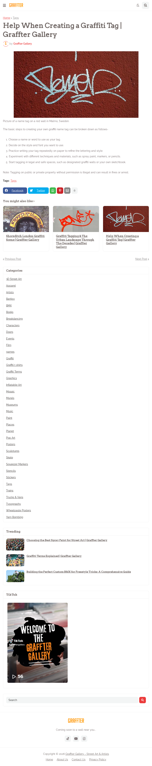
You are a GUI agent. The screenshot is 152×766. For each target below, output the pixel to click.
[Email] (67, 190)
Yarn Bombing (14, 517)
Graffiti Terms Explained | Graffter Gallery (54, 555)
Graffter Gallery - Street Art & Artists (87, 753)
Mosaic (10, 391)
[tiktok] (68, 739)
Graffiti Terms (14, 371)
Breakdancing (14, 318)
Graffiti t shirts (14, 364)
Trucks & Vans (14, 497)
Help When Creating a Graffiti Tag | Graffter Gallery (122, 239)
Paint (9, 417)
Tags (16, 18)
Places (10, 424)
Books (9, 312)
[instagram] (84, 739)
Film (8, 345)
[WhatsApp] (53, 190)
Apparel (11, 285)
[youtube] (76, 739)
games (10, 351)
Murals (10, 398)
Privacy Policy (97, 759)
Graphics (11, 378)
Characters (12, 325)
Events (10, 338)
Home (6, 18)
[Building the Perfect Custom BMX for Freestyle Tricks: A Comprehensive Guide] (15, 576)
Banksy (10, 298)
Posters (10, 444)
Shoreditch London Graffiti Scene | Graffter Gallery (25, 237)
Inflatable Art (14, 384)
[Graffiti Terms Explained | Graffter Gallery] (15, 560)
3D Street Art (14, 278)
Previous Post (13, 258)
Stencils (11, 470)
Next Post (141, 258)
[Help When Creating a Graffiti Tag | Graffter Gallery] (126, 219)
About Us (62, 759)
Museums (12, 404)
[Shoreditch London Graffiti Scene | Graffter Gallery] (26, 219)
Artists (10, 292)
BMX (9, 305)
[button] (4, 5)
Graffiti (10, 358)
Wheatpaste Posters (18, 510)
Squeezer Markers (17, 464)
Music (9, 411)
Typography (13, 503)
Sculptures (12, 450)
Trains (9, 490)
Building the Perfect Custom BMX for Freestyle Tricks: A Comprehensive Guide (79, 571)
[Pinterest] (60, 190)
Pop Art (10, 437)
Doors (9, 331)
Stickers (11, 477)
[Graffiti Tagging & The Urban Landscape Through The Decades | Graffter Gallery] (76, 219)
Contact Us (78, 759)
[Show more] (74, 190)
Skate (9, 457)
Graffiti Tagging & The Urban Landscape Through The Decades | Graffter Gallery (75, 241)
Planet (10, 431)
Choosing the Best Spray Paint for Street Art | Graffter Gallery (67, 540)
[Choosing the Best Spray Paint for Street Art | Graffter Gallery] (15, 544)
